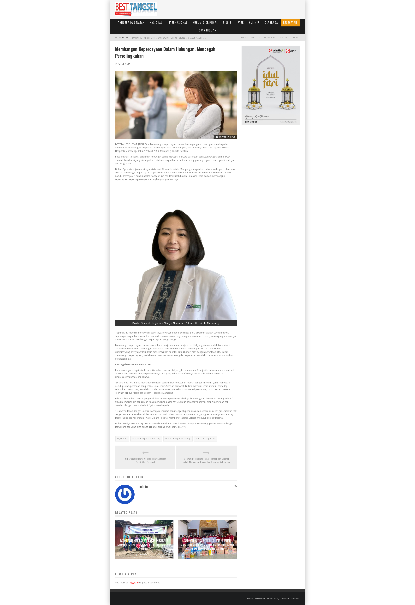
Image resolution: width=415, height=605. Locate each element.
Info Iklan (256, 37)
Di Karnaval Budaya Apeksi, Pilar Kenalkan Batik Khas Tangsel (145, 460)
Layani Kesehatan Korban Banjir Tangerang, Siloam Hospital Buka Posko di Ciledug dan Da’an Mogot (144, 544)
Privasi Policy (270, 37)
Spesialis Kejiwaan (205, 438)
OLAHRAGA (271, 22)
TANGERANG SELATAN (131, 22)
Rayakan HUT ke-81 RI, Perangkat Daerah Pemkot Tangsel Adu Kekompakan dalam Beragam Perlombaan (179, 37)
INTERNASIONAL (177, 22)
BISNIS (227, 22)
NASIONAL (156, 22)
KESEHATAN (290, 22)
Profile (296, 37)
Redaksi (244, 37)
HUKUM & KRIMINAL (205, 22)
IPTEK (240, 22)
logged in (134, 582)
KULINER (254, 22)
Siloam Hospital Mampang (146, 438)
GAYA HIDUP (206, 30)
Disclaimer (285, 37)
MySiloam (122, 438)
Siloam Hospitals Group (178, 438)
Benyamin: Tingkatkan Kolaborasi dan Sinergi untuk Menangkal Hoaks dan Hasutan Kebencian (206, 460)
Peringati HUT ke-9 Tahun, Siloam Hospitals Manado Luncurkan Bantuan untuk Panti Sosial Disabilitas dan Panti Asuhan (207, 544)
